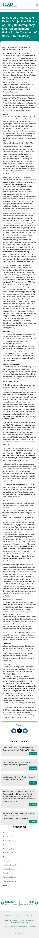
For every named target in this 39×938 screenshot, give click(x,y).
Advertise (14, 920)
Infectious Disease (8, 869)
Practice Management (9, 881)
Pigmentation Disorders (9, 877)
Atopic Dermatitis (8, 837)
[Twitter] (19, 933)
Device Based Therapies (10, 853)
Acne (4, 833)
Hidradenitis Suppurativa (10, 865)
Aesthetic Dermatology (9, 841)
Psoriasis (5, 873)
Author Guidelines (30, 920)
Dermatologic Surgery (9, 849)
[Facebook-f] (16, 933)
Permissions (21, 920)
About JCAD (8, 920)
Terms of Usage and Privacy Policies (19, 922)
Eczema (5, 857)
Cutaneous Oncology (9, 845)
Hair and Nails (7, 861)
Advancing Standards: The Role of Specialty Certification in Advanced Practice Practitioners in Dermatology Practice (18, 816)
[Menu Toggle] (37, 5)
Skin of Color (6, 885)
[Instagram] (23, 933)
